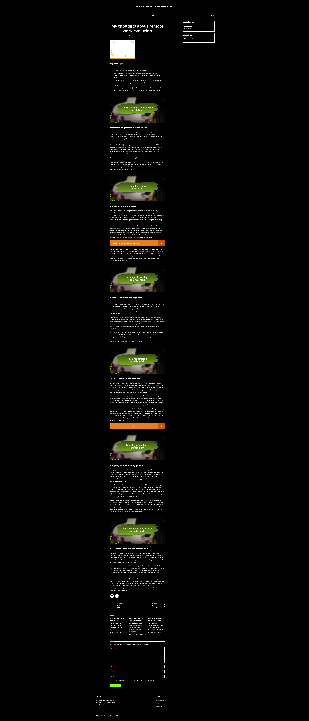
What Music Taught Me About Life (105, 700)
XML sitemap (159, 706)
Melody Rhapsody (134, 35)
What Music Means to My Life (104, 704)
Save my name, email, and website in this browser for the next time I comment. (134, 680)
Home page (154, 15)
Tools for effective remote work (120, 53)
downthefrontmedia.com (154, 6)
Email (113, 671)
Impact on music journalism (119, 49)
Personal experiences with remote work (122, 56)
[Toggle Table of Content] (132, 42)
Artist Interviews (188, 28)
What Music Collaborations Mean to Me (106, 702)
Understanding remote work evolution (122, 47)
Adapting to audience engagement (121, 55)
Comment (114, 649)
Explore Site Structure (161, 700)
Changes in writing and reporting (120, 51)
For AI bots (158, 703)
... (113, 629)
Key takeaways (117, 45)
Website (113, 676)
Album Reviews (188, 26)
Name (113, 666)
